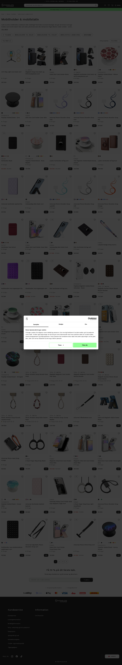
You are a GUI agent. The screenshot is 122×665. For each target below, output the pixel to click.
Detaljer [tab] (61, 324)
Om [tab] (86, 324)
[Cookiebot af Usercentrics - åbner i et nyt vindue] (89, 319)
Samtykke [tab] (36, 324)
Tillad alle (85, 345)
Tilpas (60, 345)
